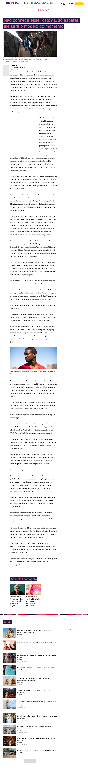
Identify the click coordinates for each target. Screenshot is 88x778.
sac (61, 3)
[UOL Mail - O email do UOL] (65, 4)
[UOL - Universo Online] (20, 3)
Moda (44, 10)
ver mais (29, 761)
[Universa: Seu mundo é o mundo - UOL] (12, 3)
